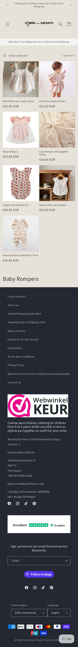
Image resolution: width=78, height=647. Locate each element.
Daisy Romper (10, 151)
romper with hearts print (15, 205)
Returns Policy (16, 331)
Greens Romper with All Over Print (20, 255)
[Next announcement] (71, 5)
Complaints (15, 348)
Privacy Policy (16, 365)
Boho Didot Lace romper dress (18, 101)
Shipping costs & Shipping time (26, 322)
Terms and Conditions (21, 356)
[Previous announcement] (7, 5)
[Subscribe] (66, 560)
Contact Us (14, 382)
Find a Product (17, 296)
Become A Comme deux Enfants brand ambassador (39, 374)
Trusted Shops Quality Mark (24, 313)
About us (13, 305)
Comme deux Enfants (33, 640)
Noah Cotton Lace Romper (52, 205)
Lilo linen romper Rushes (52, 101)
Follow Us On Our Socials (23, 339)
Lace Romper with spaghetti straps (54, 153)
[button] (7, 24)
